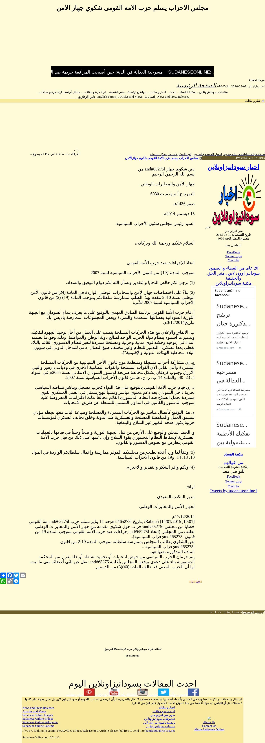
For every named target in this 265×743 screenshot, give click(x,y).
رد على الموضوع (253, 612)
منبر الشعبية (115, 92)
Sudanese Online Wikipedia (40, 722)
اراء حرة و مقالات (93, 92)
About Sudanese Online (209, 729)
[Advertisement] (132, 41)
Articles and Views (129, 96)
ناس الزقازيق (85, 97)
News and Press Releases (172, 96)
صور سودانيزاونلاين (162, 715)
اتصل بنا (149, 97)
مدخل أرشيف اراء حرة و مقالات (58, 92)
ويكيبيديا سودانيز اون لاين (159, 722)
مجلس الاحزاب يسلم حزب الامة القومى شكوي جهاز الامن (161, 158)
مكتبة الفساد (187, 92)
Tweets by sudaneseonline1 (233, 490)
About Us (209, 722)
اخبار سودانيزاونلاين (233, 166)
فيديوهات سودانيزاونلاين (159, 719)
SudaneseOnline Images (37, 715)
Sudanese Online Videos (37, 718)
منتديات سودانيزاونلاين (212, 92)
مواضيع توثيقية (136, 92)
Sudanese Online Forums (38, 726)
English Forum (105, 96)
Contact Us (209, 726)
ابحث (171, 92)
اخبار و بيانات (156, 92)
